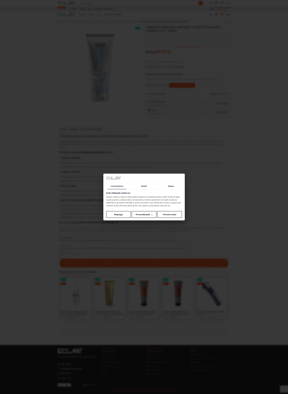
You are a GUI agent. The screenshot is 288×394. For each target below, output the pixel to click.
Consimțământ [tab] (117, 186)
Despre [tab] (171, 186)
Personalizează (144, 214)
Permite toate (169, 214)
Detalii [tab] (144, 186)
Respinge (118, 214)
